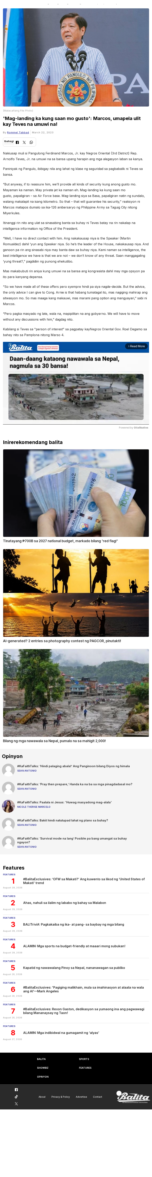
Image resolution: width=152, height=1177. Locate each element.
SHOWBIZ (42, 1067)
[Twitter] (24, 142)
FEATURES (85, 1067)
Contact (97, 1096)
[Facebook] (17, 142)
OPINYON (42, 1076)
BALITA (41, 1059)
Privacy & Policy (60, 1096)
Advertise (81, 1096)
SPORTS (84, 1059)
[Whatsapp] (31, 142)
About (42, 1096)
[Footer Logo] (133, 1097)
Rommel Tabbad (18, 132)
